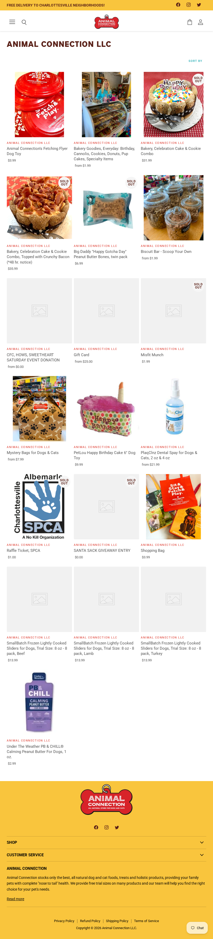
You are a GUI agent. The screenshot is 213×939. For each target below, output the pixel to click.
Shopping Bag (152, 550)
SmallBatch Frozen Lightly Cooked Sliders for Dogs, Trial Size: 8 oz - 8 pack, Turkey (171, 648)
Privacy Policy (64, 921)
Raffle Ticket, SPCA (23, 550)
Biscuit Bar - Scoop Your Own (166, 251)
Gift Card (81, 355)
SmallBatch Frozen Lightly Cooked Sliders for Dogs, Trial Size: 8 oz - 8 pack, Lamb (104, 648)
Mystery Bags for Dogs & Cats (33, 452)
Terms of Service (146, 921)
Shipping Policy (117, 921)
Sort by (195, 61)
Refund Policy (90, 921)
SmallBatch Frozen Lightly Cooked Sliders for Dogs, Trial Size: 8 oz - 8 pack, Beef (37, 648)
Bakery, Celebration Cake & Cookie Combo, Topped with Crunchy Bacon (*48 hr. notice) (38, 256)
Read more (15, 899)
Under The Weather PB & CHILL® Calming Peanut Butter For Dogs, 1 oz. (36, 751)
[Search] (20, 22)
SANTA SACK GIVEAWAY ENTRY (102, 550)
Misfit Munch (152, 355)
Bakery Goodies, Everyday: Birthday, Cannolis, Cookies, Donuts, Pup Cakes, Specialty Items (104, 153)
